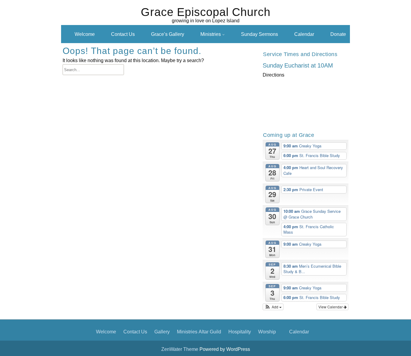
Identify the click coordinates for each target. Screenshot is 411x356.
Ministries (210, 34)
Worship (267, 332)
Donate (338, 34)
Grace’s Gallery (167, 34)
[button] (273, 307)
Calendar (304, 34)
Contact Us (123, 34)
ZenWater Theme (180, 349)
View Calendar (331, 306)
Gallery (162, 332)
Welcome (85, 34)
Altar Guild (210, 332)
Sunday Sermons (259, 34)
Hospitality (239, 332)
